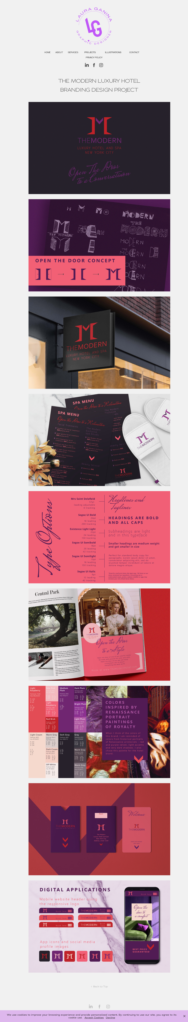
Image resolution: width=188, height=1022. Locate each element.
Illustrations (113, 52)
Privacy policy (94, 57)
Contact (134, 52)
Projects (90, 52)
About (59, 52)
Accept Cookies (94, 1017)
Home (48, 52)
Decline (110, 1017)
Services (73, 52)
